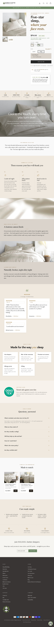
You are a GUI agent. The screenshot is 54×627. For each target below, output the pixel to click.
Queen (34, 51)
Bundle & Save (5, 584)
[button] (40, 80)
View (15, 490)
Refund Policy (39, 620)
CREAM (32, 45)
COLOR (34, 42)
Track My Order (6, 599)
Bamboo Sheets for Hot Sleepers (34, 581)
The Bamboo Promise (32, 569)
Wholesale (30, 595)
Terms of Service (46, 620)
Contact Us (5, 595)
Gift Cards (5, 588)
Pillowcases (5, 575)
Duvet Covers (5, 577)
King (41, 51)
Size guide (47, 49)
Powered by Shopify (26, 620)
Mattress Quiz (30, 577)
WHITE (41, 45)
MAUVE (35, 45)
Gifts (4, 586)
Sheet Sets (5, 569)
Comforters (5, 579)
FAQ (3, 597)
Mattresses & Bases (7, 581)
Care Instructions (31, 573)
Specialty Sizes (6, 571)
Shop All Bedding (6, 567)
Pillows (4, 573)
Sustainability (30, 599)
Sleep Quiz (30, 575)
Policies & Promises (6, 601)
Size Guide (30, 571)
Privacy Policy (33, 620)
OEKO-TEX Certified (32, 597)
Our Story (30, 567)
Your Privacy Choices (27, 622)
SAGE (38, 45)
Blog (28, 579)
